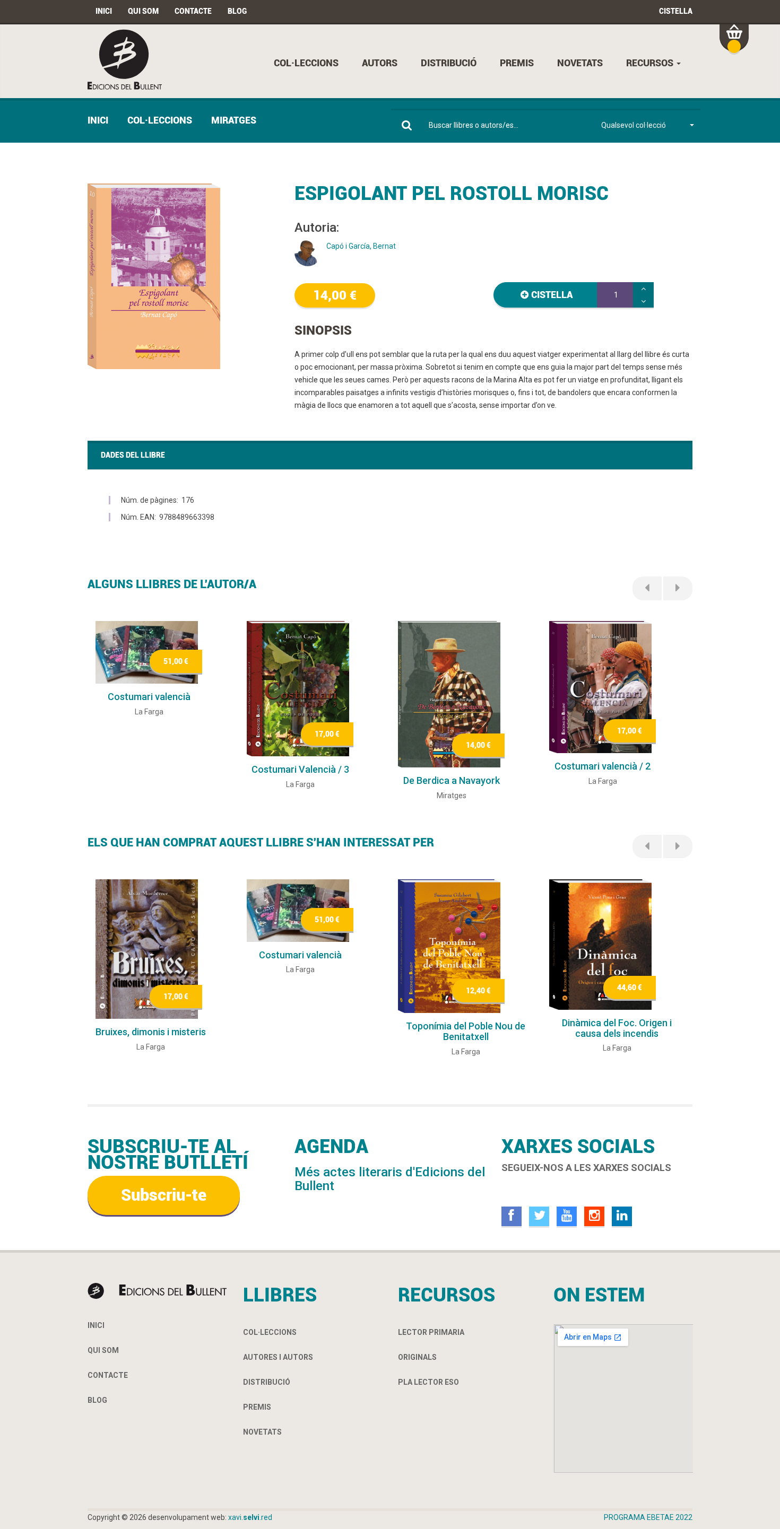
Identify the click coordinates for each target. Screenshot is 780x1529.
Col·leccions (306, 62)
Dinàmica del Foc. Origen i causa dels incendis (617, 1028)
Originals (417, 1357)
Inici (104, 11)
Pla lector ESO (428, 1382)
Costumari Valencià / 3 (300, 769)
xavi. (250, 1517)
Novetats (580, 62)
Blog (237, 11)
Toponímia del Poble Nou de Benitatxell (465, 1031)
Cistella (675, 11)
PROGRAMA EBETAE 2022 (648, 1517)
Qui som (143, 11)
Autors (379, 62)
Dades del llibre (133, 455)
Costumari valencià (149, 696)
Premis (517, 62)
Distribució (448, 62)
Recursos (650, 62)
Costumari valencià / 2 (602, 766)
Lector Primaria (431, 1332)
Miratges (233, 120)
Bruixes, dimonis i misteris (151, 1031)
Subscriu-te (163, 1195)
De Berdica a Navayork (451, 780)
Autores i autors (278, 1357)
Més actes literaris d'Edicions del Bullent (389, 1179)
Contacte (193, 11)
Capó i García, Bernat (361, 246)
